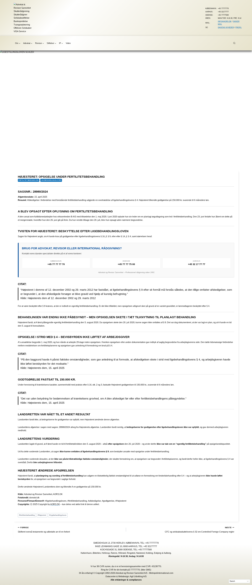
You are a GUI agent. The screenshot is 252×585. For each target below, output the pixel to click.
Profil (238, 27)
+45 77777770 (152, 543)
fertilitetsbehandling (28, 180)
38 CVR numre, (104, 566)
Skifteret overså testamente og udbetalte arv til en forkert (44, 530)
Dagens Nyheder (226, 27)
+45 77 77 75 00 (126, 264)
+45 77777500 (145, 549)
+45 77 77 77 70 (56, 264)
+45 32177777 (150, 546)
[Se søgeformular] (235, 43)
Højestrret (42, 515)
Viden (68, 43)
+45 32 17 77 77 (196, 264)
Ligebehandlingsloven (51, 180)
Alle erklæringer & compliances (126, 580)
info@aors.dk (224, 21)
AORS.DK (55, 504)
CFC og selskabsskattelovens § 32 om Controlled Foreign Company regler (199, 530)
